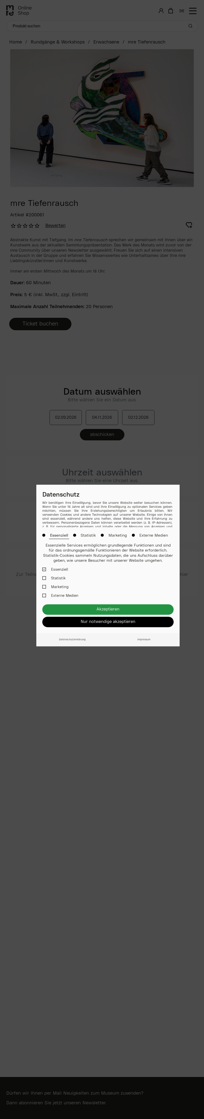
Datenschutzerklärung (72, 640)
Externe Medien (153, 535)
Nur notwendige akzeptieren (108, 622)
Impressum (144, 640)
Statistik (88, 535)
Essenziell (59, 535)
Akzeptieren (108, 609)
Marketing (117, 535)
